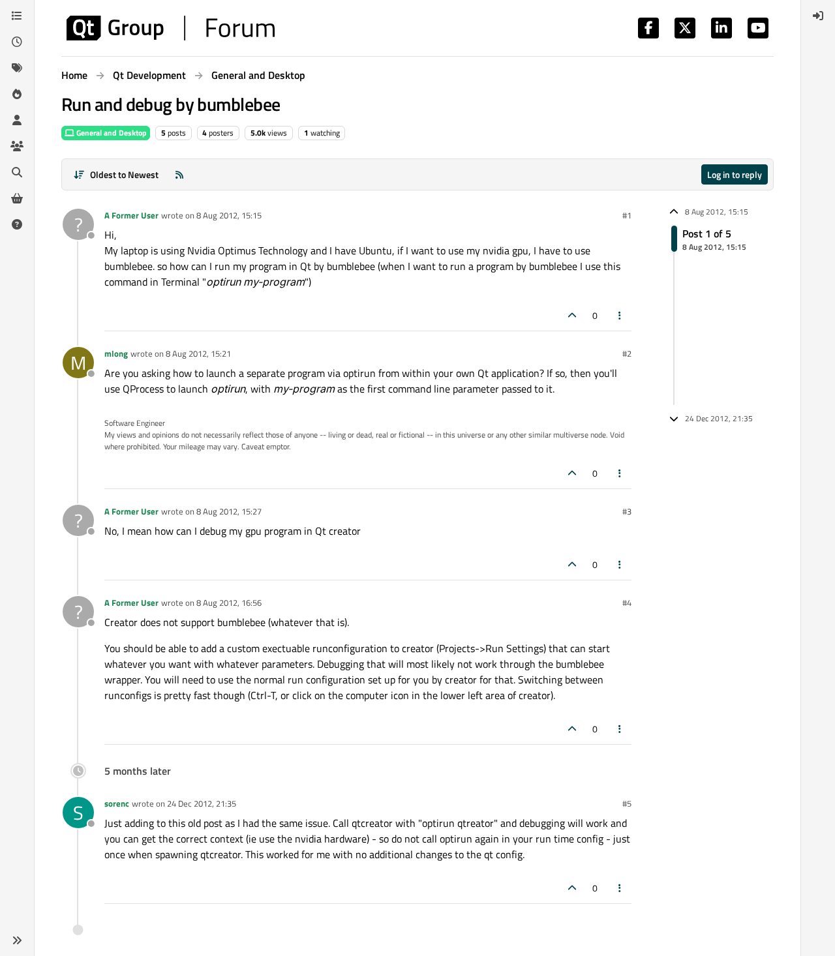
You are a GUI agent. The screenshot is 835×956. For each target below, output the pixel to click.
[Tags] (17, 67)
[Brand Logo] (171, 28)
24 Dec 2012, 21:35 (201, 803)
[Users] (17, 120)
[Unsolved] (17, 224)
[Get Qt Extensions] (17, 198)
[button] (17, 940)
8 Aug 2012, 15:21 (198, 353)
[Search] (17, 172)
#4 (626, 602)
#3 (626, 511)
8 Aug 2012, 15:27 (229, 511)
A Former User (131, 215)
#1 (626, 215)
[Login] (818, 15)
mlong (116, 353)
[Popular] (17, 93)
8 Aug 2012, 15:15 (229, 215)
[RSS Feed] (179, 174)
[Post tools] (620, 315)
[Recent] (17, 41)
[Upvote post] (572, 315)
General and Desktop (110, 133)
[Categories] (17, 15)
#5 (626, 803)
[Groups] (17, 146)
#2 (626, 353)
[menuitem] (818, 15)
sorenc (116, 803)
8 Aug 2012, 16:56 (229, 602)
